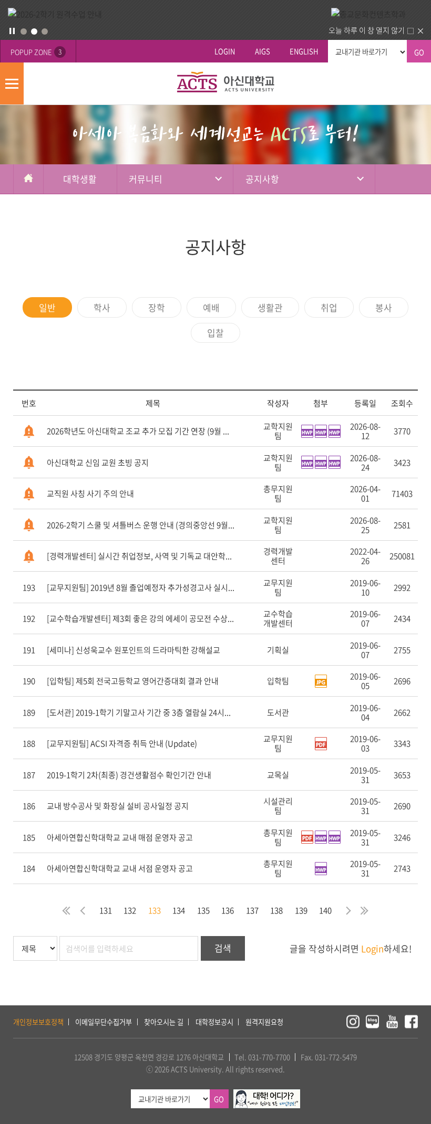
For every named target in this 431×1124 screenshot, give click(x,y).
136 (227, 910)
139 (301, 910)
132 (130, 910)
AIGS (262, 51)
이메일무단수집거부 (103, 1021)
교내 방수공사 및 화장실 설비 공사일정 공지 (118, 806)
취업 (329, 307)
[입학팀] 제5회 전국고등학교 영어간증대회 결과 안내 (133, 681)
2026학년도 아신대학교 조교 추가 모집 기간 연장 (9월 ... (138, 431)
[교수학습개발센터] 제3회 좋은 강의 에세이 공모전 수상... (140, 618)
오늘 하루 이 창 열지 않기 (367, 30)
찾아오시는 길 (163, 1021)
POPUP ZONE (36, 52)
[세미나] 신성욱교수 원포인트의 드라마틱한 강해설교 (133, 650)
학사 (102, 307)
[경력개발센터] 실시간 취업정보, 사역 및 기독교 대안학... (139, 556)
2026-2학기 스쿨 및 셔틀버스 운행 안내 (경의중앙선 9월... (140, 525)
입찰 (215, 332)
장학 (156, 307)
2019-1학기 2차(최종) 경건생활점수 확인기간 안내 (129, 775)
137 (252, 910)
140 (325, 910)
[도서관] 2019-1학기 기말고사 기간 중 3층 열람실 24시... (139, 712)
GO (419, 52)
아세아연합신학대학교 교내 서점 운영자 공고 (120, 868)
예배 (211, 307)
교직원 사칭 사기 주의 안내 (90, 493)
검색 (222, 947)
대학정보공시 (214, 1021)
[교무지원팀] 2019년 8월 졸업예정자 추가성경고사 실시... (140, 587)
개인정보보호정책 (38, 1021)
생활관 (270, 307)
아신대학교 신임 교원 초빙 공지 (98, 462)
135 (203, 910)
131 (105, 910)
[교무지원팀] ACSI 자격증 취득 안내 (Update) (122, 743)
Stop (12, 31)
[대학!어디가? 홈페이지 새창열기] (266, 1095)
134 (178, 910)
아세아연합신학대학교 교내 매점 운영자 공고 (120, 837)
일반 (47, 307)
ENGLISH (304, 51)
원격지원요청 (264, 1021)
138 (276, 910)
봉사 (383, 307)
